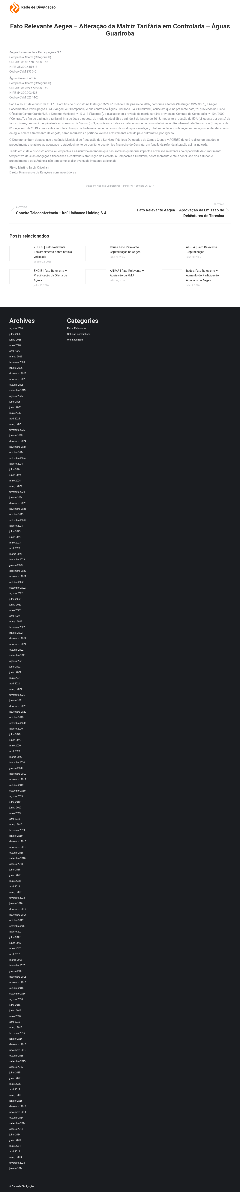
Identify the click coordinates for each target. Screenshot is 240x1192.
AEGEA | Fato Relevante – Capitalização (203, 249)
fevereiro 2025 (17, 429)
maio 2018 (15, 880)
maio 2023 (15, 542)
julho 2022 (14, 599)
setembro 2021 (17, 655)
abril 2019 (14, 818)
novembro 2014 (17, 1112)
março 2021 (15, 689)
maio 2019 (15, 813)
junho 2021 (15, 672)
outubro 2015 (16, 1055)
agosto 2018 (16, 864)
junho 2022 (15, 604)
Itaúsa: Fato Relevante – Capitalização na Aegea (126, 249)
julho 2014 (14, 1134)
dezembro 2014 (17, 1106)
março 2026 (15, 356)
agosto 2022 (16, 593)
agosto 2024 (16, 463)
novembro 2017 (17, 914)
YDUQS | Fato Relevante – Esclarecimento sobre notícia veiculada (53, 252)
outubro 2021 (16, 649)
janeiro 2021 (15, 700)
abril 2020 (14, 751)
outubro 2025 (16, 384)
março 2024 (15, 486)
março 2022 (15, 621)
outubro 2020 (16, 717)
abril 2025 (14, 418)
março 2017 (15, 959)
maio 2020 (15, 745)
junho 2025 (15, 407)
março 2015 (15, 1095)
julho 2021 (14, 666)
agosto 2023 (16, 525)
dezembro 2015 (17, 1044)
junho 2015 (15, 1078)
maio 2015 (15, 1083)
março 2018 (15, 892)
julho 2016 (14, 1005)
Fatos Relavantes (76, 328)
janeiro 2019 (15, 835)
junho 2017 (15, 942)
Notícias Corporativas (108, 185)
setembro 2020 (17, 723)
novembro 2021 (17, 644)
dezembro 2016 (17, 976)
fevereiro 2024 (17, 491)
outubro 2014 (16, 1117)
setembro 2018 (17, 858)
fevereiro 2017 (17, 965)
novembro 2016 (17, 982)
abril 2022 (14, 616)
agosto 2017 (16, 931)
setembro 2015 (17, 1061)
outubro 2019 (16, 785)
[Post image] (19, 253)
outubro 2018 (16, 852)
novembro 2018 (17, 847)
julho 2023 (14, 531)
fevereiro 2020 (17, 762)
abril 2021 (14, 683)
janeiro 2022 (15, 632)
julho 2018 (14, 869)
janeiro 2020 (15, 768)
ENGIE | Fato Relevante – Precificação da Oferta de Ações (50, 275)
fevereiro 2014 (17, 1162)
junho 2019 (15, 807)
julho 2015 (14, 1072)
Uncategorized (75, 339)
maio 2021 (15, 678)
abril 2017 (14, 954)
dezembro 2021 (17, 638)
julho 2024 (14, 469)
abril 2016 (14, 1021)
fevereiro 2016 (17, 1033)
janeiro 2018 (15, 903)
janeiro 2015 (15, 1100)
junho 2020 (15, 740)
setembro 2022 (17, 587)
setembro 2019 (17, 790)
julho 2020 (14, 734)
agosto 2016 (16, 999)
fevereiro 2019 (17, 830)
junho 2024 (15, 475)
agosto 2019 (16, 796)
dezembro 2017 (17, 909)
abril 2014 (14, 1151)
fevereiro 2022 (17, 627)
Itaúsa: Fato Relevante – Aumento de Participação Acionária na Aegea (202, 275)
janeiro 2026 (15, 367)
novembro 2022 (17, 576)
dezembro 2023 (17, 503)
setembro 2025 (17, 390)
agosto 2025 (16, 396)
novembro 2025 (17, 379)
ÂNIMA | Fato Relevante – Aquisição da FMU (127, 273)
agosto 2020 (16, 728)
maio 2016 (15, 1016)
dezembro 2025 (17, 373)
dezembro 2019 (17, 773)
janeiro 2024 (15, 497)
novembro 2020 (17, 711)
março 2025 (15, 424)
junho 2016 (15, 1010)
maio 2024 (15, 480)
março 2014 (15, 1157)
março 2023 (15, 553)
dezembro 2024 (17, 441)
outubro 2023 (16, 514)
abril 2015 (14, 1089)
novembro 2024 (17, 446)
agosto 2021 (16, 661)
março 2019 (15, 824)
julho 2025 (14, 401)
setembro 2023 (17, 520)
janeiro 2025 (15, 435)
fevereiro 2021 (17, 694)
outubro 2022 (16, 582)
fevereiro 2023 (17, 559)
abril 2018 (14, 886)
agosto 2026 (16, 328)
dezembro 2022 (17, 570)
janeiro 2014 (15, 1168)
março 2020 (15, 756)
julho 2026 (14, 334)
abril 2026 (14, 351)
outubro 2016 (16, 988)
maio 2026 (15, 345)
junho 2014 (15, 1140)
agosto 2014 (16, 1129)
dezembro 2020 (17, 706)
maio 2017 (15, 948)
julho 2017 (14, 937)
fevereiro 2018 (17, 897)
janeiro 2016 (15, 1038)
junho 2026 (15, 339)
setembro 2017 (17, 926)
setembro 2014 (17, 1123)
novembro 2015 (17, 1050)
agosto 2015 (16, 1067)
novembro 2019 (17, 779)
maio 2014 (15, 1145)
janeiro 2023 (15, 565)
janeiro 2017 (15, 971)
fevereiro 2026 (17, 362)
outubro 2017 (16, 920)
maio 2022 (15, 610)
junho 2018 (15, 875)
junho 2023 (15, 537)
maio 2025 (15, 413)
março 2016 (15, 1027)
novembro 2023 (17, 508)
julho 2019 (14, 802)
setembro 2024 (17, 458)
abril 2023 (14, 548)
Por (128, 185)
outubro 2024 (16, 452)
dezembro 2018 (17, 841)
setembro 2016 (17, 993)
